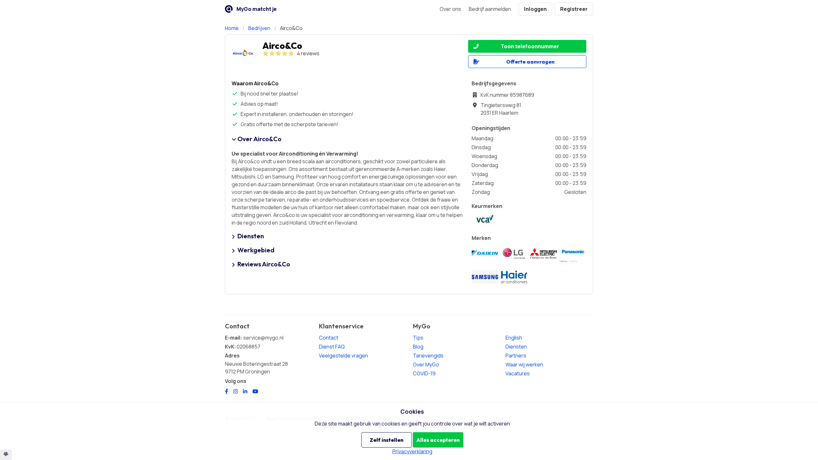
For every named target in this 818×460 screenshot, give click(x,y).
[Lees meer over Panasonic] (572, 253)
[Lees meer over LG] (514, 253)
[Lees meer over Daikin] (485, 253)
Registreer (574, 8)
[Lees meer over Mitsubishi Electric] (543, 253)
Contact (328, 337)
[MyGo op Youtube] (255, 391)
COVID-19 (424, 373)
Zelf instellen (386, 440)
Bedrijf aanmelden (490, 8)
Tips (418, 337)
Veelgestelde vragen (343, 355)
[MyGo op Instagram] (235, 391)
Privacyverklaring (412, 451)
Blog (418, 346)
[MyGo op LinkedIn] (245, 391)
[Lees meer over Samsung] (485, 277)
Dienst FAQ (332, 346)
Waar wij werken (524, 364)
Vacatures (517, 373)
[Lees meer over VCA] (485, 220)
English (513, 337)
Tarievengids (428, 355)
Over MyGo (426, 364)
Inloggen (535, 8)
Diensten (516, 346)
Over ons (450, 8)
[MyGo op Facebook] (226, 391)
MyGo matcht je (256, 8)
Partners (515, 355)
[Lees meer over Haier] (514, 277)
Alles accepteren (437, 440)
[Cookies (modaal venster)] (6, 454)
